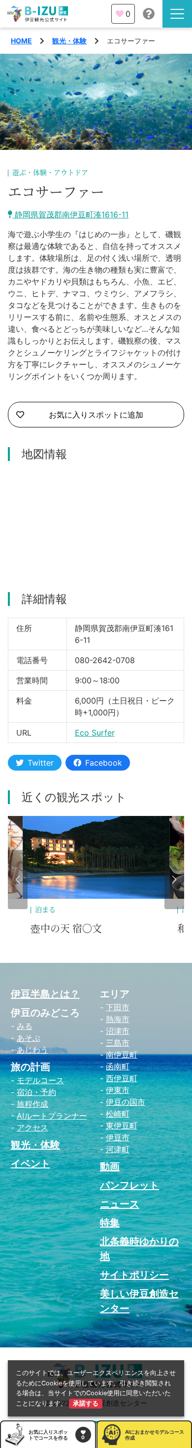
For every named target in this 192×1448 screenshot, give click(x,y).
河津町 (117, 1149)
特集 (110, 1223)
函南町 (117, 1066)
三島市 (117, 1043)
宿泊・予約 (36, 1092)
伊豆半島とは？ (45, 994)
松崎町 (117, 1114)
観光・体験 (69, 40)
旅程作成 (32, 1104)
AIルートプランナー (52, 1116)
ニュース (119, 1204)
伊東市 (117, 1090)
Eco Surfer (95, 733)
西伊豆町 (121, 1078)
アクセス (32, 1127)
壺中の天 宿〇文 (66, 928)
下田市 (117, 1007)
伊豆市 (117, 1137)
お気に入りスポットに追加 (96, 415)
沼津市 (117, 1031)
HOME (21, 40)
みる (24, 1026)
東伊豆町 (121, 1125)
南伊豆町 (121, 1055)
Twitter (41, 763)
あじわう (32, 1050)
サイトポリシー (134, 1275)
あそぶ (28, 1038)
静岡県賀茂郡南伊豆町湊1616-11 (70, 214)
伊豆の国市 (125, 1102)
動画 (110, 1166)
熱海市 (117, 1019)
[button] (18, 879)
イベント (30, 1163)
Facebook (103, 763)
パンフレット (129, 1185)
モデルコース (40, 1080)
